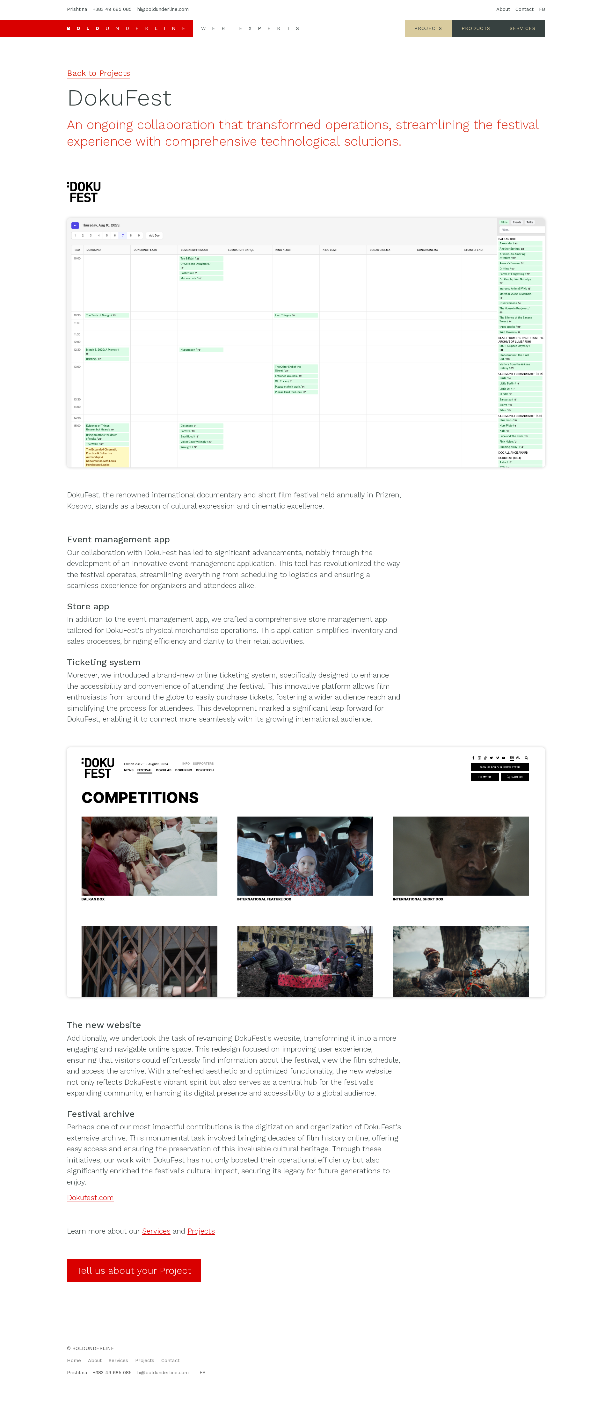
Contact (524, 9)
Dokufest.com (90, 1197)
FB (542, 9)
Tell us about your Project (133, 1270)
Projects (428, 28)
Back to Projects (98, 73)
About (503, 9)
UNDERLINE (129, 28)
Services (523, 28)
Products (476, 28)
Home (74, 1360)
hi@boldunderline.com (163, 9)
